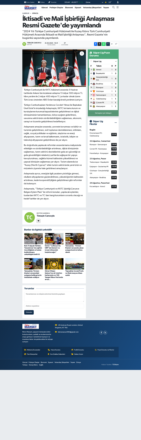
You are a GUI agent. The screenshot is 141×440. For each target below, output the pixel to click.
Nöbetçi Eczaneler (33, 350)
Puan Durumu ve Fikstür (106, 350)
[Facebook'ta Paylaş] (95, 44)
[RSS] (105, 332)
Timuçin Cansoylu (46, 216)
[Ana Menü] (118, 7)
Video (42, 2)
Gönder (29, 312)
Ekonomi (69, 8)
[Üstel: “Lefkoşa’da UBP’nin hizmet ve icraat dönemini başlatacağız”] (54, 239)
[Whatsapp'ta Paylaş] (104, 44)
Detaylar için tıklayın (103, 113)
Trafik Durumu (79, 350)
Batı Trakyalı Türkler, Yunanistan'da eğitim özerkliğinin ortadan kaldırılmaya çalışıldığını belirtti (33, 250)
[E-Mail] (38, 221)
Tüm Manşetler (32, 354)
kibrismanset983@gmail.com (68, 332)
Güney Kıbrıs (33, 365)
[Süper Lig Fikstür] (116, 123)
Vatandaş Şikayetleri (92, 8)
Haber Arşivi (78, 354)
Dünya (78, 362)
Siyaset (78, 8)
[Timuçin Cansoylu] (29, 217)
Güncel (44, 8)
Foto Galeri (30, 2)
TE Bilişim (115, 364)
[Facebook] (101, 332)
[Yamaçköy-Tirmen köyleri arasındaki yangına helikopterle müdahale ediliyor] (33, 264)
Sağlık (41, 365)
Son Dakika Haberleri (57, 354)
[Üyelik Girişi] (117, 2)
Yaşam (106, 8)
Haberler (25, 13)
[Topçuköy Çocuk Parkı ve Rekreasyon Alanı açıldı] (74, 264)
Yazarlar (54, 2)
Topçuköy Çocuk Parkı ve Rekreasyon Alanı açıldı (74, 273)
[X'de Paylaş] (99, 44)
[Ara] (113, 7)
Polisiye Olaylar (56, 8)
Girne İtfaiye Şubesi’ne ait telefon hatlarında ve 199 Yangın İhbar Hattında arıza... (54, 275)
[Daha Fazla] (108, 44)
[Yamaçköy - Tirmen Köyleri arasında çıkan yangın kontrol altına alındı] (74, 239)
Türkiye (25, 365)
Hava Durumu (55, 350)
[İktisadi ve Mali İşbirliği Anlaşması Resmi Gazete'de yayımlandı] (54, 68)
